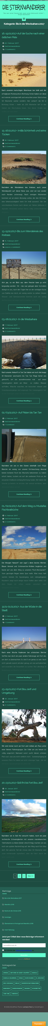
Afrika (5, 973)
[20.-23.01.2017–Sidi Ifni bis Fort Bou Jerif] (24, 815)
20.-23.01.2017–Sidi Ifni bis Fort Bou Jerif (22, 782)
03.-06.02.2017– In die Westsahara (19, 319)
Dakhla (34, 973)
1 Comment (10, 424)
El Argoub (40, 978)
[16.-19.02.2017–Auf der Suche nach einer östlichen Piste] (24, 70)
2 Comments (10, 146)
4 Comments (10, 705)
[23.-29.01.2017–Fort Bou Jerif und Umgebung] (24, 725)
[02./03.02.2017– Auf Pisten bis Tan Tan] (24, 445)
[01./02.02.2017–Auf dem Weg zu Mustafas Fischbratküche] (24, 542)
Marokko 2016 (9, 904)
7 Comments (10, 49)
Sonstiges (8, 917)
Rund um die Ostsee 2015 (13, 911)
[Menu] (24, 19)
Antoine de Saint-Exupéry (19, 973)
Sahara (27, 988)
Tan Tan (6, 994)
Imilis (17, 983)
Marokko (6, 988)
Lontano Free (27, 1007)
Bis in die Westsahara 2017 (13, 898)
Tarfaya (15, 994)
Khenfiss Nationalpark (30, 983)
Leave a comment (12, 247)
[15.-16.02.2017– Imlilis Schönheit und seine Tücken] (24, 167)
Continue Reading (23, 119)
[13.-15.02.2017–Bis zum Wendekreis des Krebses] (24, 265)
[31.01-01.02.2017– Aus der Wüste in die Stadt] (24, 638)
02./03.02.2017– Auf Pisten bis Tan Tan (22, 412)
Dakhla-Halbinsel (10, 978)
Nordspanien (17, 988)
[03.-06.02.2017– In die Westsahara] (24, 352)
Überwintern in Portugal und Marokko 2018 (19, 923)
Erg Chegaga (8, 983)
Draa (21, 978)
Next (30, 876)
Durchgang (29, 978)
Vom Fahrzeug (9, 930)
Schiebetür (36, 988)
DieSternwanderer (12, 46)
